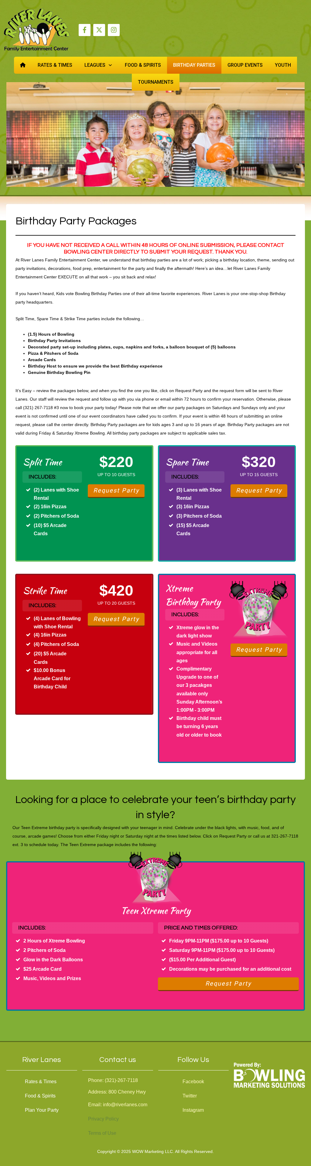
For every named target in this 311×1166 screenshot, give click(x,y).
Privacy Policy (103, 1118)
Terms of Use (102, 1133)
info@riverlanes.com (125, 1104)
